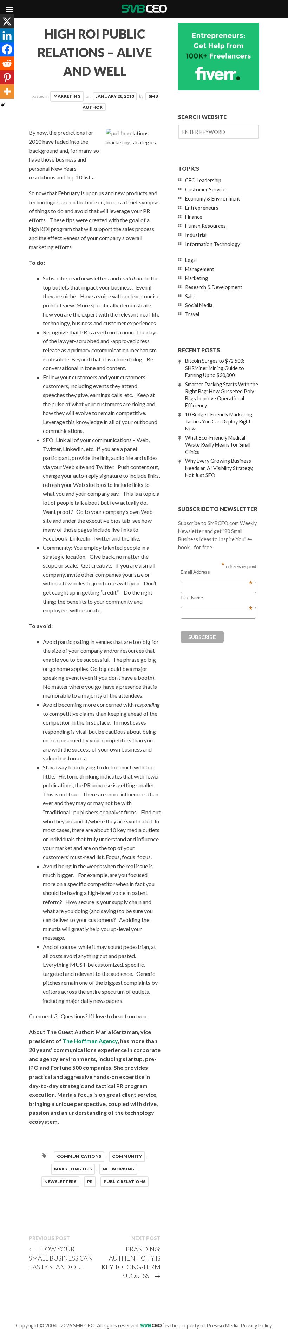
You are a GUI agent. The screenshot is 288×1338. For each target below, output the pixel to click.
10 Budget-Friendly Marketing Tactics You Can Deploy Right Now (218, 422)
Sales (191, 296)
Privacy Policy (256, 1326)
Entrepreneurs (201, 208)
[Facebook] (7, 49)
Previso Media (222, 1326)
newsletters (60, 1181)
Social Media (198, 305)
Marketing (66, 96)
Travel (192, 314)
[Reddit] (7, 63)
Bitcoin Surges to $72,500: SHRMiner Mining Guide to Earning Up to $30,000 (214, 368)
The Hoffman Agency (90, 1041)
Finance (193, 217)
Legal (191, 260)
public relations (124, 1181)
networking (118, 1168)
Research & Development (213, 287)
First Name (217, 598)
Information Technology (212, 244)
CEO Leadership (203, 180)
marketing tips (73, 1168)
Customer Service (205, 189)
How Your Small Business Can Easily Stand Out (61, 1257)
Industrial (196, 235)
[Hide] (3, 105)
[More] (7, 91)
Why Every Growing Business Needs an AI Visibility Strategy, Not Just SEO (219, 468)
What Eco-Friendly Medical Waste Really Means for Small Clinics (217, 445)
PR (90, 1181)
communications (79, 1156)
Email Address (217, 572)
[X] (7, 21)
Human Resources (205, 226)
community (127, 1156)
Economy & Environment (212, 199)
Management (199, 269)
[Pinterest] (7, 77)
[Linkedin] (7, 35)
